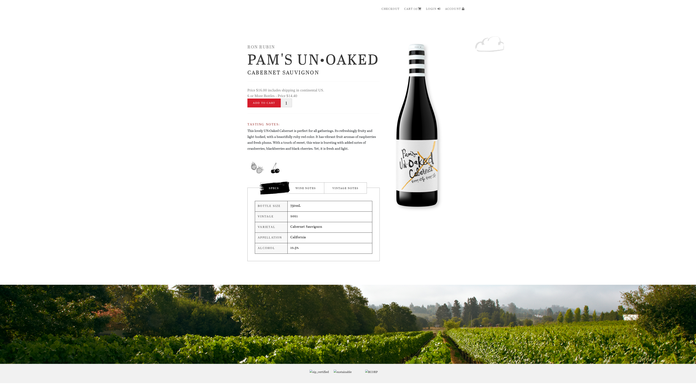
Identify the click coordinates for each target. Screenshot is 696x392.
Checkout (391, 9)
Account (453, 9)
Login (431, 9)
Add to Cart (264, 102)
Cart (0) (411, 9)
